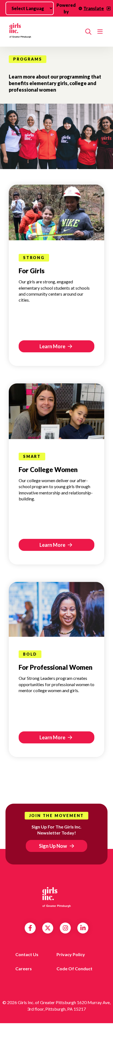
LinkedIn (83, 928)
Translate (93, 8)
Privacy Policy (70, 954)
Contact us (26, 954)
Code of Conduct (74, 968)
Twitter (47, 928)
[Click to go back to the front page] (45, 31)
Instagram (65, 928)
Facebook (30, 928)
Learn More (52, 346)
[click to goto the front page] (56, 896)
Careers (23, 968)
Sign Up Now (53, 846)
